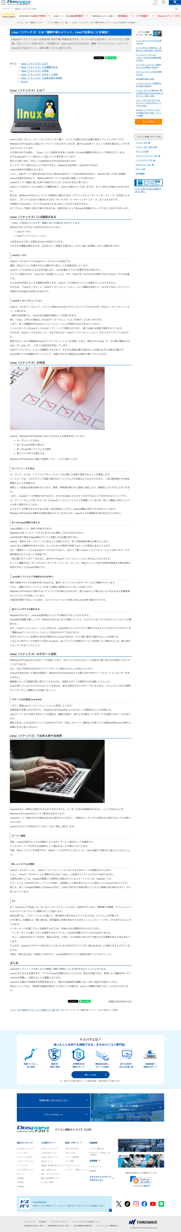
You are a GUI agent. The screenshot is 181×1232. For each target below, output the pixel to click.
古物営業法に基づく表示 (34, 1225)
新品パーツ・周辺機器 (69, 16)
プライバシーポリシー (59, 1221)
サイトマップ (29, 1221)
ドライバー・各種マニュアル (76, 1169)
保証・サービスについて (50, 1174)
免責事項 (42, 1221)
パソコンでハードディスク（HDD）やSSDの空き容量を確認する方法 (148, 57)
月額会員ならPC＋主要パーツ (111, 16)
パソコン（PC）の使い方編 (146, 147)
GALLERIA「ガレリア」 (26, 1148)
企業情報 (93, 1160)
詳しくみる (90, 1074)
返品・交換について (48, 1169)
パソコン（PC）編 (143, 143)
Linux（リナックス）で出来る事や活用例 (41, 78)
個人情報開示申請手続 (83, 1225)
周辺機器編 (140, 174)
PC (143, 16)
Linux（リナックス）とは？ (35, 63)
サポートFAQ (70, 1153)
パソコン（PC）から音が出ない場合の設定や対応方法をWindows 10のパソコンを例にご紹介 (149, 93)
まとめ (24, 81)
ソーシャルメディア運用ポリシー (86, 1221)
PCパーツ (20, 1174)
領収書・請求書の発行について (53, 1165)
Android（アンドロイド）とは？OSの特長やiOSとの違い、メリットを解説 (148, 112)
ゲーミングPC (22, 1153)
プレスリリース (95, 1166)
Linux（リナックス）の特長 (35, 71)
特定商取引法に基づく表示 (59, 1225)
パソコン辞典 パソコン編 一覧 (46, 1010)
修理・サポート (72, 1142)
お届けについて (47, 1161)
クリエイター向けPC (25, 1157)
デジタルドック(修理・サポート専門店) (100, 1154)
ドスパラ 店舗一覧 (96, 1148)
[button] (141, 1181)
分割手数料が (33, 16)
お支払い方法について (49, 1157)
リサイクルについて (72, 1165)
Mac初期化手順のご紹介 (145, 79)
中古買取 (20, 1186)
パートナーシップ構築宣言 (107, 1225)
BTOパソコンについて (49, 1148)
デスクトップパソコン (25, 1161)
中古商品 (20, 1182)
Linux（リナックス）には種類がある (39, 67)
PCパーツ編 (140, 169)
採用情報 (92, 1171)
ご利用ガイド (47, 1142)
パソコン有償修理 (72, 1157)
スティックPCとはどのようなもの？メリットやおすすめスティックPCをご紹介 (148, 103)
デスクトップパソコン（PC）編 (148, 156)
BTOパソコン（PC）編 (145, 165)
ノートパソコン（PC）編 (145, 160)
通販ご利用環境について (50, 1178)
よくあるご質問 (47, 1182)
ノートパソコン (23, 1165)
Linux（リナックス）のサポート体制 (39, 74)
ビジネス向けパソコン (25, 1169)
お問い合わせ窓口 (72, 1148)
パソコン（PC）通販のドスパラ (22, 1010)
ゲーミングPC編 (142, 152)
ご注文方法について (48, 1153)
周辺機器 (20, 1178)
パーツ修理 (69, 1161)
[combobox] (96, 8)
